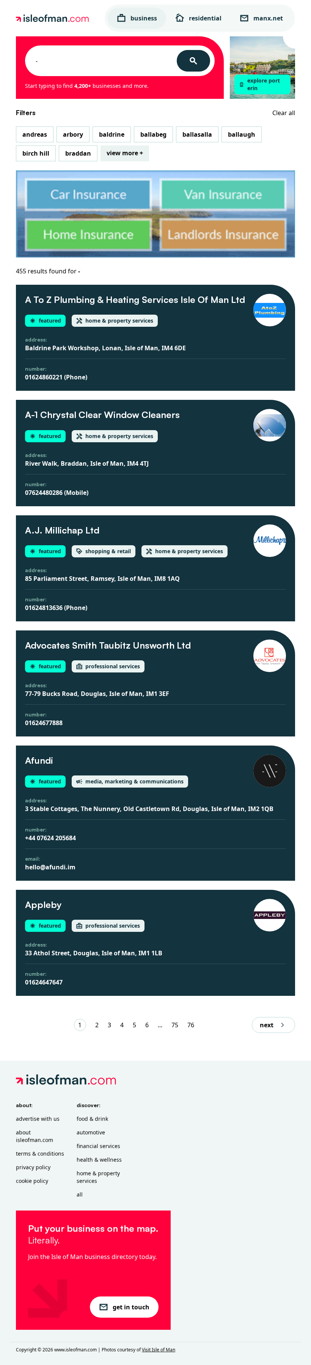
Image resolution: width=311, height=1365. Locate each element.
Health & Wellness (99, 1159)
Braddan (78, 153)
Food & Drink (92, 1118)
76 (190, 1025)
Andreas (34, 134)
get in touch (131, 1307)
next (266, 1025)
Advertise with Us (38, 1118)
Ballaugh (241, 134)
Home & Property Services (98, 1177)
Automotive (91, 1132)
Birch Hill (35, 153)
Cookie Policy (32, 1180)
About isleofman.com (34, 1136)
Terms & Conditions (40, 1153)
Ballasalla (197, 134)
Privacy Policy (33, 1167)
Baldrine (111, 134)
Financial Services (98, 1146)
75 (174, 1025)
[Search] (193, 61)
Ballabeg (153, 134)
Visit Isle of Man (158, 1349)
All (80, 1194)
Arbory (73, 134)
